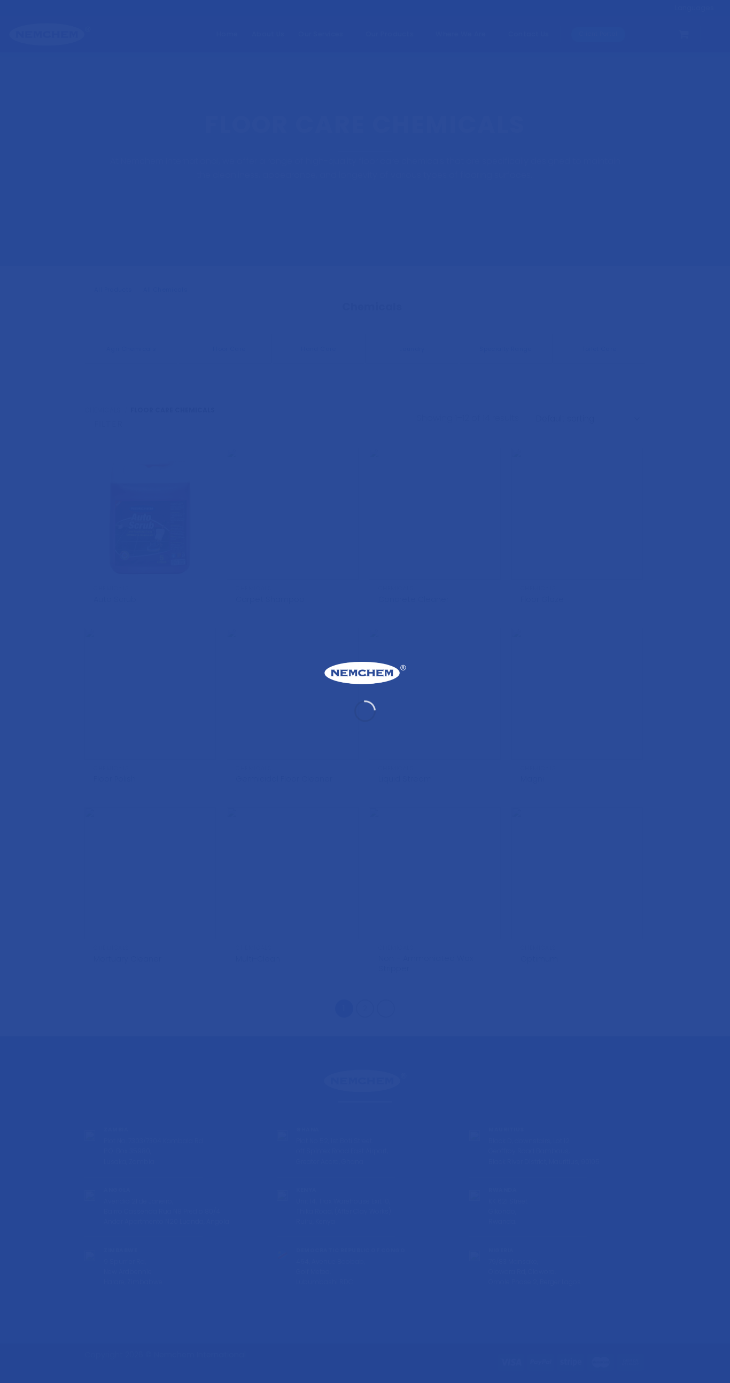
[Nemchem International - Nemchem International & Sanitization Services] (365, 672)
